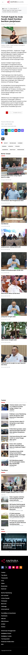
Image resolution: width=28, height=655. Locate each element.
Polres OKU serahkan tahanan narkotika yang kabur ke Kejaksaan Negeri (17, 445)
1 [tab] (9, 551)
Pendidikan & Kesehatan (8, 613)
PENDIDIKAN (20, 149)
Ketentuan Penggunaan (8, 630)
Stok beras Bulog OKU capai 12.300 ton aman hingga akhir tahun (17, 438)
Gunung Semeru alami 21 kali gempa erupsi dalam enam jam (16, 423)
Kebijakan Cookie (6, 636)
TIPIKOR (17, 146)
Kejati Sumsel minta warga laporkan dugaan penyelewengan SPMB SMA (12, 269)
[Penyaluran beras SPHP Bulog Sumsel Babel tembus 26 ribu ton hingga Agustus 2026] (4, 453)
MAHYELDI (12, 149)
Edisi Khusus (5, 621)
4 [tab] (16, 551)
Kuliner (3, 626)
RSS (2, 644)
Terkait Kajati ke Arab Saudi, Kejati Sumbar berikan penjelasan (11, 11)
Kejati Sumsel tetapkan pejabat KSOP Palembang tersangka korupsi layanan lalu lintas (13, 363)
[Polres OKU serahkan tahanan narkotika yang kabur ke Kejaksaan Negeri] (4, 446)
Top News (4, 470)
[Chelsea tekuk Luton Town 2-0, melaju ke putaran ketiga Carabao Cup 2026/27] (4, 407)
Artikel (3, 624)
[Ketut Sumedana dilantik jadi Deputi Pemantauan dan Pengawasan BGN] (14, 191)
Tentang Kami (5, 639)
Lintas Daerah (13, 8)
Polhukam (4, 601)
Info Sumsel (4, 595)
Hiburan (3, 618)
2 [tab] (11, 551)
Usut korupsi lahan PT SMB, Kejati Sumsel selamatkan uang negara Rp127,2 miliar (11, 175)
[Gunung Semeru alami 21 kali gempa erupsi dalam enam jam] (4, 423)
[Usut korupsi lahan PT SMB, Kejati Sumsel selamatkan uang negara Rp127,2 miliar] (14, 166)
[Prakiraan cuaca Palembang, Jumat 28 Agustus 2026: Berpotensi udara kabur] (4, 416)
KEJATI (6, 143)
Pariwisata (4, 616)
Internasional (5, 609)
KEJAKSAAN (13, 143)
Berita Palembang (6, 593)
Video (3, 583)
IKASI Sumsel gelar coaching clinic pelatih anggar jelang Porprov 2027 (12, 491)
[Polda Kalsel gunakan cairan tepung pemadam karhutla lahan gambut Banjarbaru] (4, 431)
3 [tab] (14, 551)
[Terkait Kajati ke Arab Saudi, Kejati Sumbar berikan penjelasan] (14, 482)
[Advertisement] (14, 384)
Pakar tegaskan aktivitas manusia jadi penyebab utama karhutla (16, 498)
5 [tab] (18, 551)
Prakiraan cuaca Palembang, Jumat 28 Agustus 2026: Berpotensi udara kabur (17, 415)
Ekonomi (3, 603)
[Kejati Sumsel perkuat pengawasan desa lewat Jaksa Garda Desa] (14, 284)
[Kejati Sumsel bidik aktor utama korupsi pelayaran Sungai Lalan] (14, 307)
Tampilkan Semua (17, 112)
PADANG (4, 146)
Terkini (3, 400)
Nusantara (4, 586)
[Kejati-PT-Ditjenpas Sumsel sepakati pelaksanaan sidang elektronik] (14, 237)
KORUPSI (10, 146)
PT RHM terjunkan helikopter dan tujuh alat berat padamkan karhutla (16, 515)
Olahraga (4, 606)
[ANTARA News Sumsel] (15, 2)
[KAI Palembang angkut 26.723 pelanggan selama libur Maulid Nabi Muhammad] (4, 462)
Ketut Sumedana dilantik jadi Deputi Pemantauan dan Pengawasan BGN (12, 199)
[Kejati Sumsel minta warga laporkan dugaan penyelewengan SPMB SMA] (14, 260)
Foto (2, 529)
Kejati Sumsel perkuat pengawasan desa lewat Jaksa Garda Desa (12, 292)
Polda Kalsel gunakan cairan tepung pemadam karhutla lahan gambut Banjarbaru (17, 430)
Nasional (3, 589)
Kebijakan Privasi (6, 633)
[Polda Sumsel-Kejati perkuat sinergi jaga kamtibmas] (14, 214)
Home (6, 8)
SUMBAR (20, 143)
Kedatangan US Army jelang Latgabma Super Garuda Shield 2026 (14, 545)
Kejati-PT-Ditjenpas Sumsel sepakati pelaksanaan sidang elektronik (12, 246)
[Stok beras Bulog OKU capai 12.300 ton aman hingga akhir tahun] (4, 438)
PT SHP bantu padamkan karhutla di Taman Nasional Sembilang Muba (17, 522)
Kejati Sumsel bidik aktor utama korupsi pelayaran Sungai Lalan (13, 315)
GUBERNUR (5, 149)
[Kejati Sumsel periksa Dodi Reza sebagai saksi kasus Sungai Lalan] (14, 330)
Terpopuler (4, 578)
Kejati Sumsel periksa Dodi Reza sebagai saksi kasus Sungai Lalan (14, 339)
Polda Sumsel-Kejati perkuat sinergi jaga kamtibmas (14, 222)
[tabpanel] (14, 541)
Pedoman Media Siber (7, 641)
